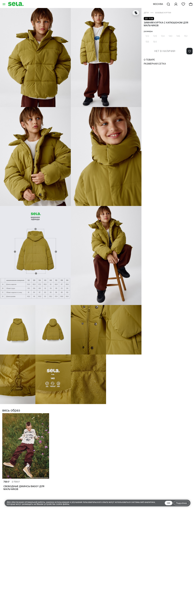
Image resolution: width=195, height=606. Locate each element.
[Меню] (4, 4)
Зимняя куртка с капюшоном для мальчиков (166, 24)
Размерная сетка (155, 63)
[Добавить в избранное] (189, 51)
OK (168, 503)
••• (151, 12)
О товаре (149, 59)
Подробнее (181, 503)
